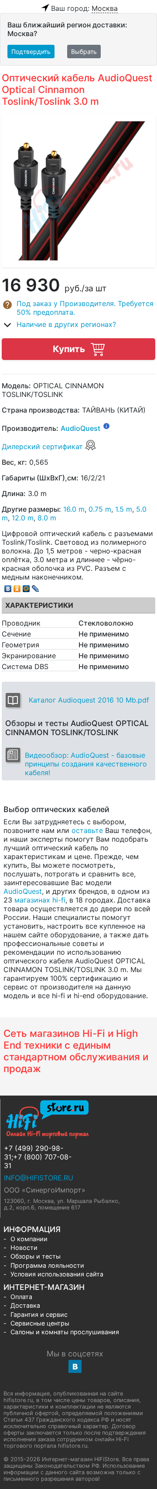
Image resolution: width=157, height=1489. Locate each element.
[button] (78, 307)
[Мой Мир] (26, 586)
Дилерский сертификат (43, 446)
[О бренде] (106, 425)
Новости (24, 1247)
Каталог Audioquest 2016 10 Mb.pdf (89, 700)
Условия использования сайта (56, 1274)
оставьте (87, 830)
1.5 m (123, 509)
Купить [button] (70, 348)
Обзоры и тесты (35, 1256)
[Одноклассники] (17, 586)
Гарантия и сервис (39, 1314)
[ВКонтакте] (8, 586)
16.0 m (74, 509)
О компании (29, 1238)
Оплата (21, 1296)
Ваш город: (84, 8)
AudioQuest (80, 428)
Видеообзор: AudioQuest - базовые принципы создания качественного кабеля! (86, 764)
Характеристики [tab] (39, 605)
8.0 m (47, 517)
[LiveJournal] (35, 586)
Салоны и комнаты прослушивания (64, 1332)
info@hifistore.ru (38, 1177)
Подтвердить (31, 51)
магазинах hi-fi (39, 900)
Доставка (25, 1305)
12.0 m (23, 517)
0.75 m (100, 509)
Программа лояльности (47, 1265)
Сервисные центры (39, 1323)
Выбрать (84, 51)
